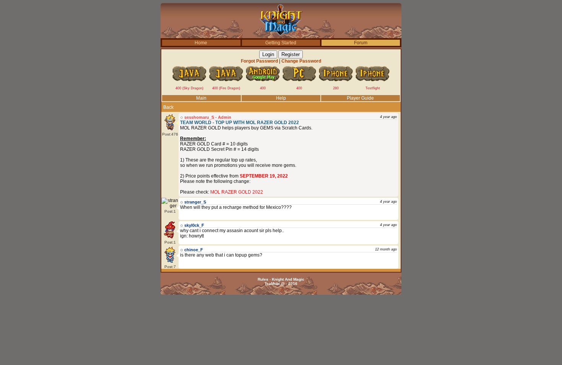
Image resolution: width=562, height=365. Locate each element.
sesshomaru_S (199, 117)
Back (168, 107)
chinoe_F (193, 249)
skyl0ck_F (194, 225)
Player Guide (360, 98)
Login (268, 54)
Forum (360, 42)
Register (290, 54)
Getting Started (280, 42)
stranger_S (195, 202)
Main (201, 98)
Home (201, 42)
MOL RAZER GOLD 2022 (236, 192)
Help (281, 98)
